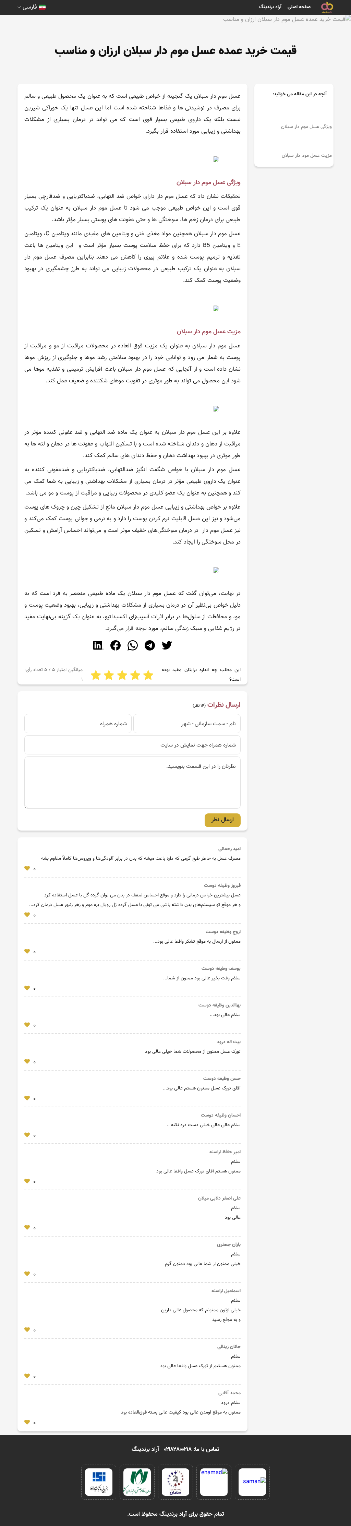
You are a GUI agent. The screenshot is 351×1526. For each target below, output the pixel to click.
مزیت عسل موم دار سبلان (306, 155)
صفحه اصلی (299, 7)
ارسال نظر (222, 819)
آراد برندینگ (270, 7)
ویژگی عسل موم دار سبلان (306, 127)
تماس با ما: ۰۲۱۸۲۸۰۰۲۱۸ (191, 1449)
